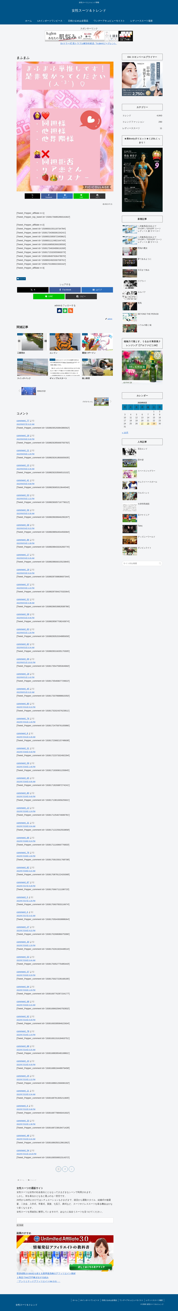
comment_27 (23, 927)
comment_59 (23, 763)
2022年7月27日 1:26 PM (26, 901)
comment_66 (23, 837)
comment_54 (23, 1150)
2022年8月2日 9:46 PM (25, 618)
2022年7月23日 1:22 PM (26, 1079)
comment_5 (22, 897)
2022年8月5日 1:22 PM (25, 499)
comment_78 (23, 1031)
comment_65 (23, 778)
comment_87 (23, 882)
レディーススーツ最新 (154, 1300)
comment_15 (23, 465)
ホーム (75, 1300)
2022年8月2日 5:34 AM (25, 647)
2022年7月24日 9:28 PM (26, 1020)
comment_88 (23, 1046)
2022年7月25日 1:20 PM (26, 990)
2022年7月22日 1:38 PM (26, 1124)
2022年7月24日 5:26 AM (26, 1050)
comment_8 (22, 733)
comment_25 (23, 1076)
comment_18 (23, 435)
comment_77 (23, 420)
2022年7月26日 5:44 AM (26, 960)
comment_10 (23, 1061)
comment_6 (22, 912)
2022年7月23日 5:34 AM (26, 1094)
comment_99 (23, 659)
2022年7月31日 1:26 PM (26, 722)
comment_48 (23, 1135)
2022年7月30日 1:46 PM (26, 767)
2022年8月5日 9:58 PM (25, 484)
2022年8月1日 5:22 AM (25, 692)
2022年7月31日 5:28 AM (26, 737)
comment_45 (23, 689)
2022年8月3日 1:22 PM (25, 588)
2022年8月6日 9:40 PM (25, 439)
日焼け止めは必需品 (109, 1300)
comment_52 (23, 599)
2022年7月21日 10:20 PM (26, 1154)
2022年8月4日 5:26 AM (25, 558)
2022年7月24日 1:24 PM (26, 1035)
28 (148, 424)
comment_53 (23, 495)
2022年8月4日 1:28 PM (25, 543)
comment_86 (23, 540)
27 (142, 424)
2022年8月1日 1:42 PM (25, 677)
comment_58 (23, 525)
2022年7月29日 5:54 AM (26, 826)
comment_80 (23, 703)
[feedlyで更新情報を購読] (65, 310)
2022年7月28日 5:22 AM (26, 871)
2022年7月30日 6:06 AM (26, 782)
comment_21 (23, 450)
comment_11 (23, 1091)
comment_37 (23, 584)
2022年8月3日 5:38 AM (25, 603)
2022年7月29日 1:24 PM (26, 811)
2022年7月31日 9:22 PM (26, 707)
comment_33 (23, 1120)
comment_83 (23, 629)
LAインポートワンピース (89, 1300)
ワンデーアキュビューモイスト (131, 1300)
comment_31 (23, 748)
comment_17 (23, 555)
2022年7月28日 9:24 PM (26, 841)
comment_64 (23, 986)
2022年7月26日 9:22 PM (26, 930)
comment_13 (23, 808)
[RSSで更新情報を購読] (70, 310)
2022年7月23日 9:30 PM (26, 1065)
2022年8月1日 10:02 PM (26, 662)
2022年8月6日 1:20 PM (25, 454)
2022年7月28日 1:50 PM (26, 856)
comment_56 (23, 510)
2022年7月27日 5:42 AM (26, 916)
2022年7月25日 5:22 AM (26, 1005)
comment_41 (23, 480)
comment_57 (23, 972)
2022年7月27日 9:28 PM (26, 886)
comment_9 (22, 1106)
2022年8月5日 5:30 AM (25, 513)
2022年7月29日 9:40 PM (26, 796)
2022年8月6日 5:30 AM (25, 469)
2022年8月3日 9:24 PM (25, 573)
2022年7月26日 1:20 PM (26, 945)
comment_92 (23, 1016)
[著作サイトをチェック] (59, 310)
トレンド (22, 278)
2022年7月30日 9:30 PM (26, 752)
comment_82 (23, 644)
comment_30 (23, 942)
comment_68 (23, 1001)
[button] (97, 196)
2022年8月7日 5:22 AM (25, 424)
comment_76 (23, 718)
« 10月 (125, 432)
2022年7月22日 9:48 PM (26, 1109)
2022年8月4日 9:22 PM (25, 528)
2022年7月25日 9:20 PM (26, 975)
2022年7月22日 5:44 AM (26, 1139)
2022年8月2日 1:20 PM (25, 633)
